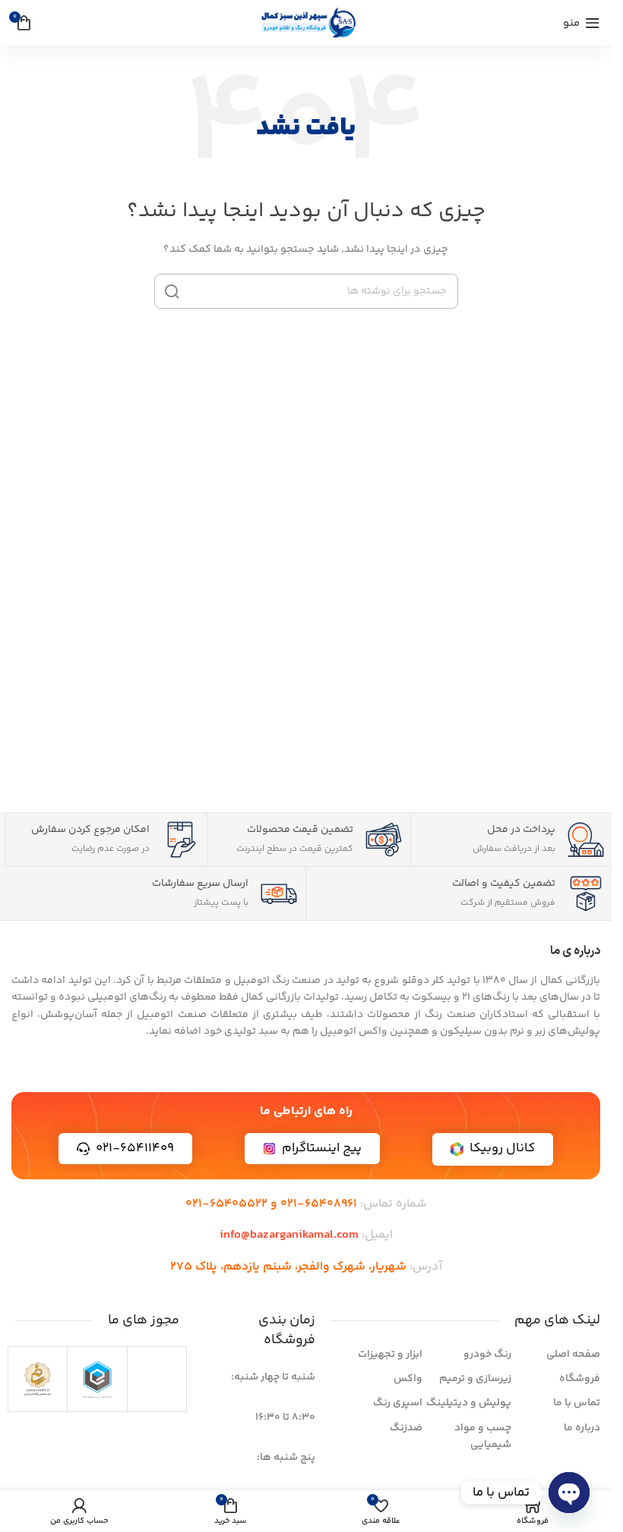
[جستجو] (171, 291)
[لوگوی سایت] (306, 22)
